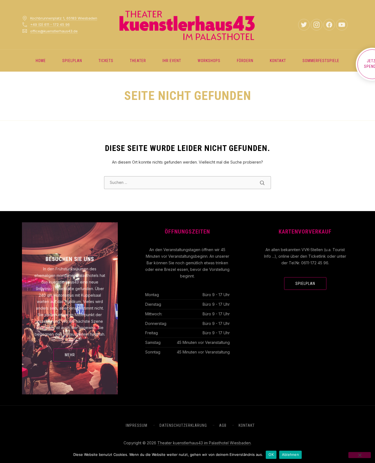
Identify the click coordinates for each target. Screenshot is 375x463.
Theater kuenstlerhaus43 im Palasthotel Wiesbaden (204, 442)
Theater (138, 60)
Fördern (245, 60)
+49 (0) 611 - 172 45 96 (50, 24)
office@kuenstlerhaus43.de (54, 31)
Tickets (106, 60)
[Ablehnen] (359, 455)
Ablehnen (290, 454)
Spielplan (72, 60)
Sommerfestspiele (321, 60)
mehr (70, 355)
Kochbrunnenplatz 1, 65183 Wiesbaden (63, 18)
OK (271, 454)
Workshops (209, 60)
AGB (222, 425)
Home (41, 60)
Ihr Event (172, 60)
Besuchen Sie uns (70, 259)
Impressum (136, 425)
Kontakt (278, 60)
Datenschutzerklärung (183, 425)
